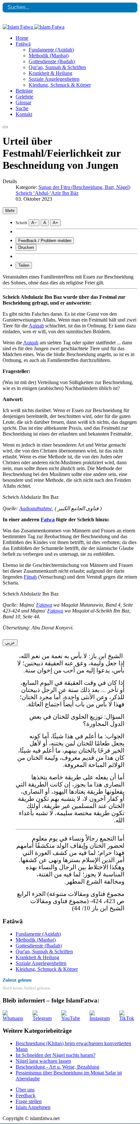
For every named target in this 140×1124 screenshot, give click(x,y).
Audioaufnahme (35, 508)
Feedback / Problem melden (44, 240)
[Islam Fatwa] (33, 27)
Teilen (23, 265)
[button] (23, 44)
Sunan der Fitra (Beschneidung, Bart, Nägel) (84, 187)
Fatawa (44, 605)
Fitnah (30, 577)
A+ (55, 222)
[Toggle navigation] (5, 127)
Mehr (10, 210)
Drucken (26, 247)
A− (34, 222)
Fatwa (48, 519)
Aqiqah (36, 325)
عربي (10, 642)
